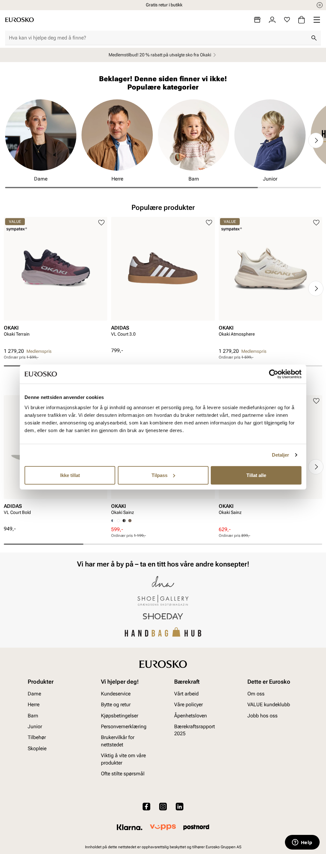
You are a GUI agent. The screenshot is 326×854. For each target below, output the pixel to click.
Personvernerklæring (123, 726)
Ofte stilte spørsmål (123, 774)
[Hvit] (118, 520)
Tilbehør (37, 737)
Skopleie (37, 748)
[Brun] (129, 520)
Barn (33, 716)
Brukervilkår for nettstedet (117, 740)
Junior (35, 726)
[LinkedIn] (179, 806)
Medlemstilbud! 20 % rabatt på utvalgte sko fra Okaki (160, 54)
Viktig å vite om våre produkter (123, 758)
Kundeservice (116, 694)
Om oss (256, 694)
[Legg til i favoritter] (101, 223)
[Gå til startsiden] (19, 20)
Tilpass (159, 475)
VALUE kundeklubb (268, 704)
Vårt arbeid (186, 694)
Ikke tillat (70, 475)
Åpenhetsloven (190, 716)
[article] (55, 282)
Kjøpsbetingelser (119, 716)
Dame (34, 694)
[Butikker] (257, 20)
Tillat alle (256, 475)
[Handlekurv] (301, 20)
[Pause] (320, 5)
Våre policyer (188, 704)
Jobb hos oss (262, 716)
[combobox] (158, 37)
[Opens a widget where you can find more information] (302, 843)
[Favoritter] (287, 20)
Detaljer (280, 455)
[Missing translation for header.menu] (317, 20)
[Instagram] (163, 806)
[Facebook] (146, 806)
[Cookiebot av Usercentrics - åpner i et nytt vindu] (273, 374)
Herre (33, 704)
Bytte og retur (116, 704)
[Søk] (314, 38)
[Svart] (124, 520)
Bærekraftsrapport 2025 (194, 730)
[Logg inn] (272, 20)
